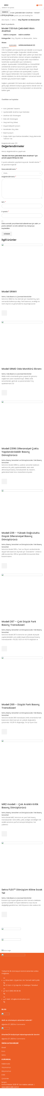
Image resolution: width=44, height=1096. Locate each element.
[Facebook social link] (17, 1)
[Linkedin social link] (24, 1)
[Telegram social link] (27, 1)
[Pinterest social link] (22, 1)
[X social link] (19, 1)
